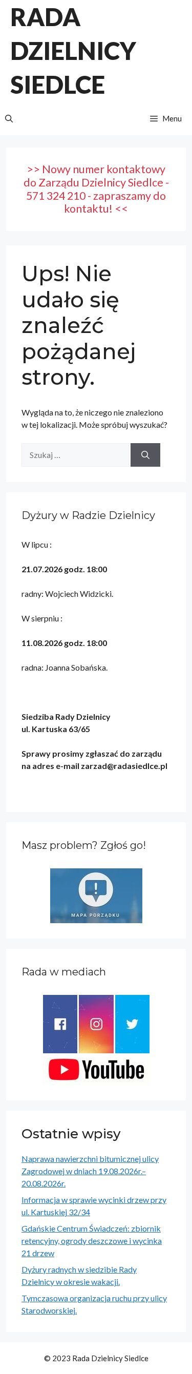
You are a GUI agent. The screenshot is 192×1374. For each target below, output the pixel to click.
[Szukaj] (145, 455)
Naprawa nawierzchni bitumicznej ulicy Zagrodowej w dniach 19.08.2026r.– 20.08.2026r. (90, 1171)
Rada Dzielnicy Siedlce (73, 50)
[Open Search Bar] (9, 118)
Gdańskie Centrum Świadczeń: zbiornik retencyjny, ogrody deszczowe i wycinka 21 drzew (92, 1240)
